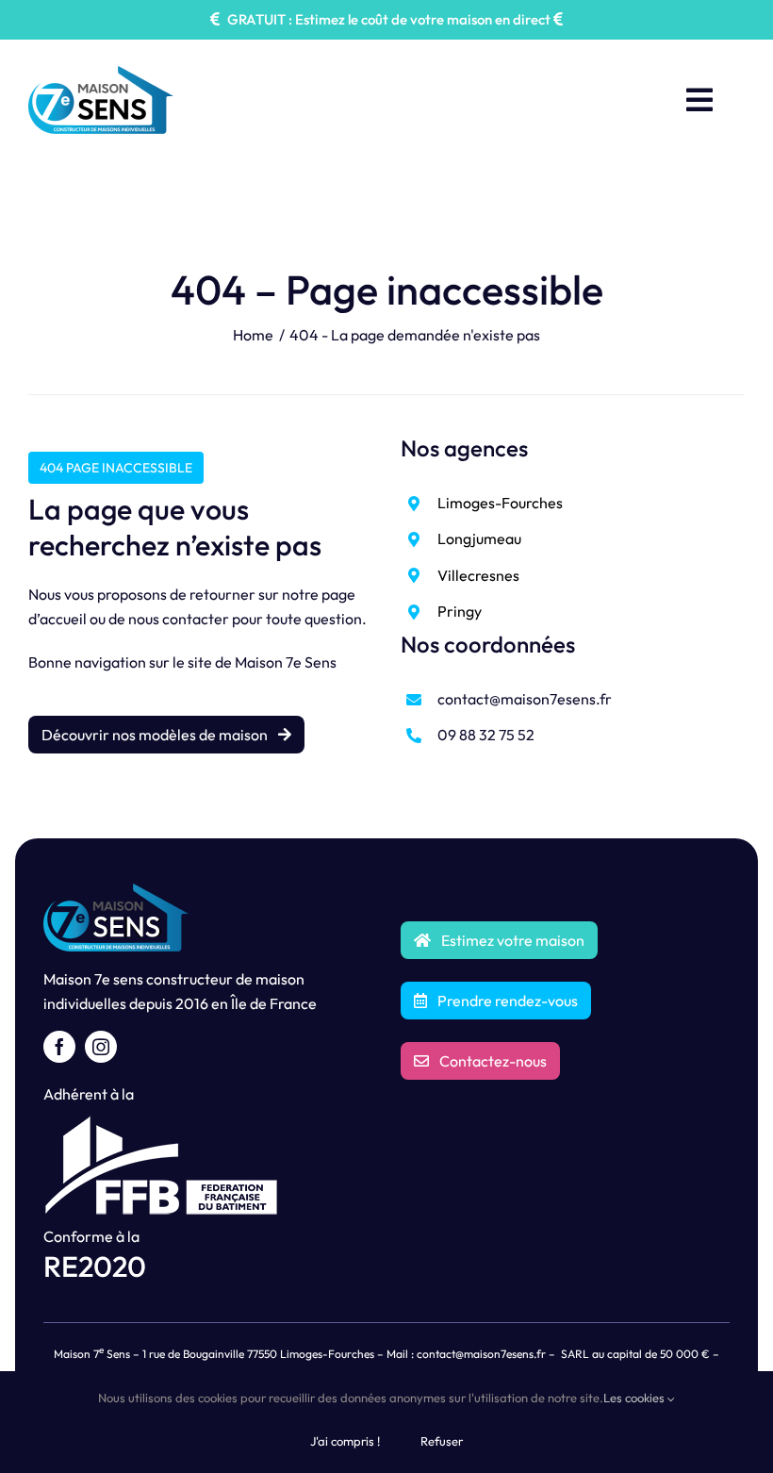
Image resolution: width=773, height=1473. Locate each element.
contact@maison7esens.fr (524, 698)
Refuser (441, 1440)
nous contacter (178, 618)
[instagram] (101, 1047)
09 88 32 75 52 (486, 734)
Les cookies (635, 1397)
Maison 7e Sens (286, 662)
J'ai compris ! (345, 1440)
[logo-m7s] (100, 73)
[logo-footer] (116, 891)
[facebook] (59, 1047)
